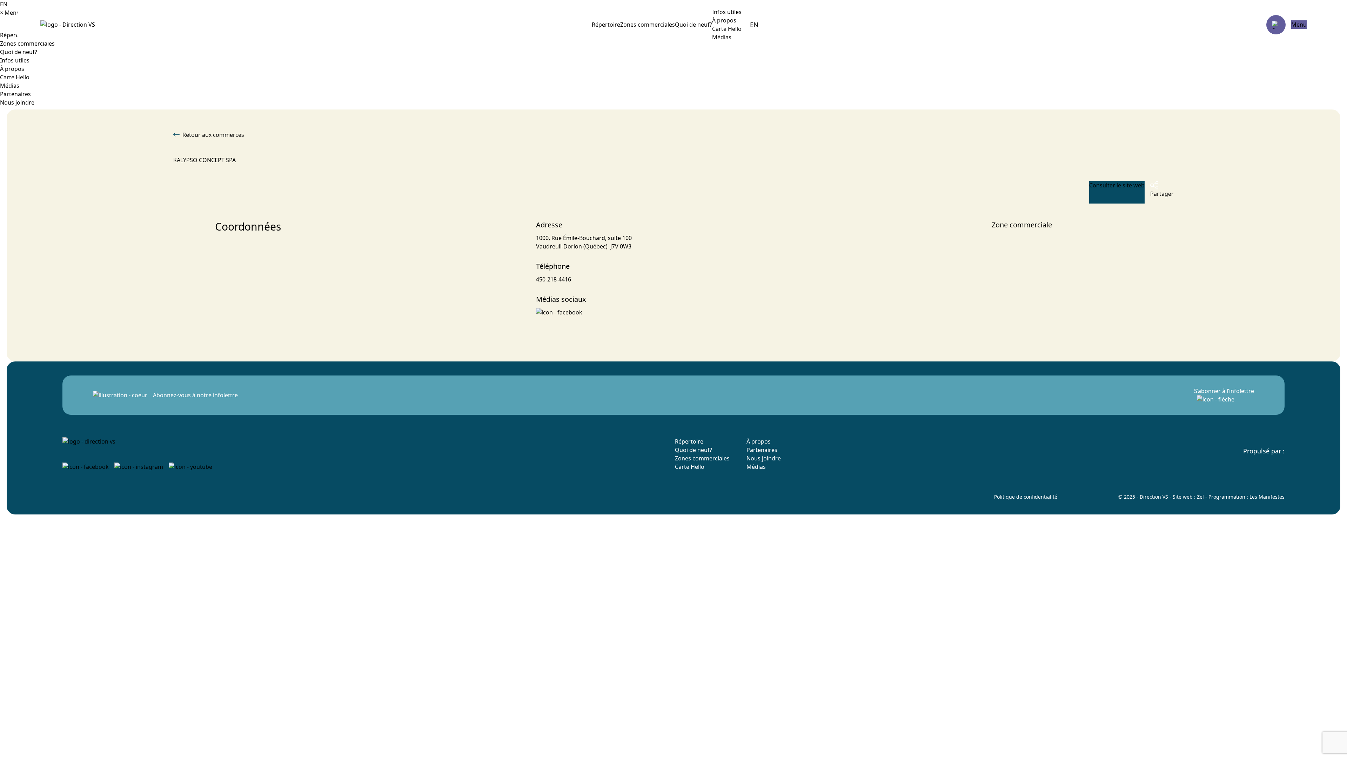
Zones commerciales (647, 24)
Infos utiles (14, 60)
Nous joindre (17, 102)
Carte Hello (727, 29)
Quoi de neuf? (693, 24)
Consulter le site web (1117, 185)
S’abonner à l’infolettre (1224, 391)
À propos (724, 20)
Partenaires (15, 94)
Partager (1162, 194)
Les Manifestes (1267, 496)
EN (754, 24)
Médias (721, 37)
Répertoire (606, 24)
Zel (1200, 496)
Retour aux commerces (213, 135)
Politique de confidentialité (1025, 496)
